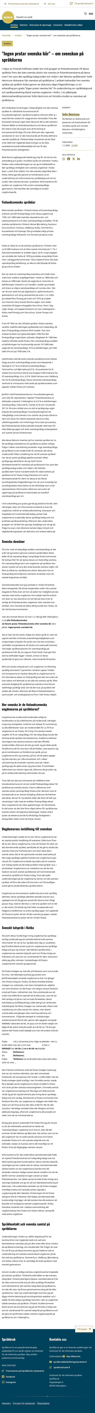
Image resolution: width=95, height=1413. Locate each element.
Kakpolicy (6, 1403)
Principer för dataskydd (24, 1403)
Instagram (11, 1382)
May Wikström (73, 1356)
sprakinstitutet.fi (59, 1367)
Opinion (24, 25)
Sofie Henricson (71, 114)
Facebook (10, 1376)
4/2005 (74, 145)
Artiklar (14, 25)
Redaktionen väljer (74, 25)
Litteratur (58, 25)
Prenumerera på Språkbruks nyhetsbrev (23, 1371)
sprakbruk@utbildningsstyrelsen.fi (70, 1362)
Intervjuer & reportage (40, 25)
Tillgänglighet (43, 1403)
